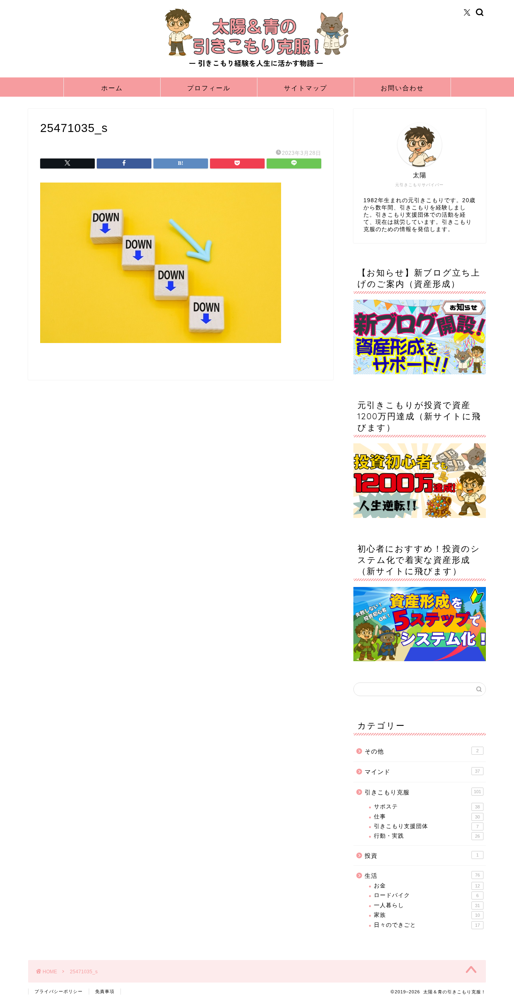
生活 (422, 875)
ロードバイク (426, 895)
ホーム (112, 88)
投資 (422, 855)
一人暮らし (427, 905)
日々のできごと (427, 925)
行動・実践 (427, 836)
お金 (427, 886)
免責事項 (104, 991)
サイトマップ (305, 88)
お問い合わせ (402, 88)
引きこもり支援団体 (426, 826)
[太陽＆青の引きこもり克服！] (257, 67)
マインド (422, 771)
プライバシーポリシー (59, 991)
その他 (422, 751)
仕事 (427, 817)
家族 (427, 915)
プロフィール (208, 88)
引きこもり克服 (423, 792)
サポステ (427, 807)
